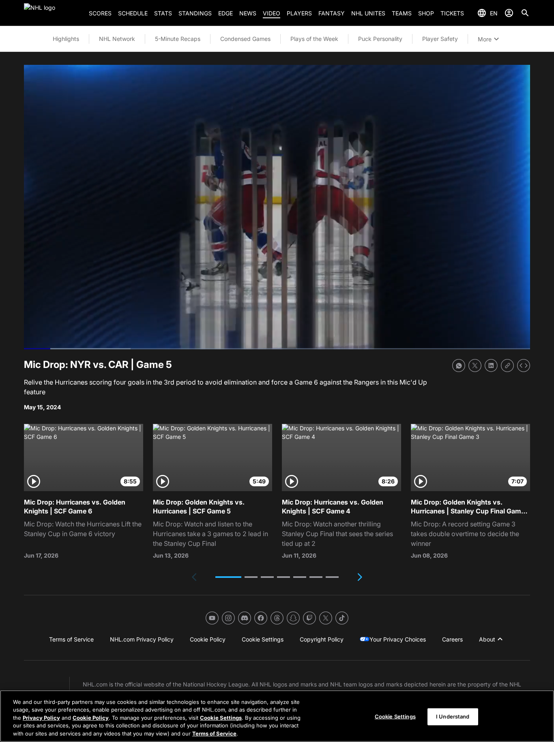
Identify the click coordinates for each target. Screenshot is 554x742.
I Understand (453, 716)
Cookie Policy (91, 717)
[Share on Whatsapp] (458, 365)
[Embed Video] (523, 365)
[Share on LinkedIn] (491, 365)
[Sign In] (509, 13)
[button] (228, 577)
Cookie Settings (221, 717)
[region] (277, 716)
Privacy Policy (41, 717)
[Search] (525, 13)
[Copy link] (507, 365)
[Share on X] (474, 365)
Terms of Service (214, 733)
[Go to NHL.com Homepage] (53, 13)
